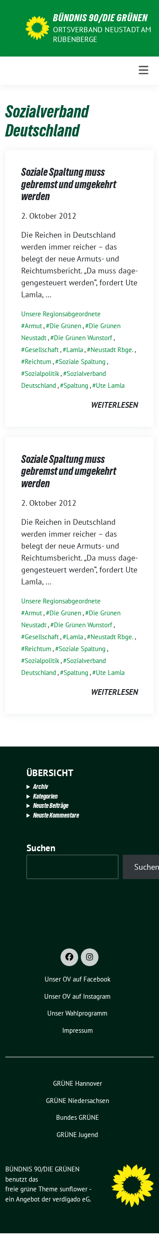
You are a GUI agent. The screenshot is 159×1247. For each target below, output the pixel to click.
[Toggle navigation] (143, 70)
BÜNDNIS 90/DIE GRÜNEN (100, 17)
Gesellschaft (42, 349)
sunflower (73, 1189)
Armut (33, 326)
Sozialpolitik (42, 373)
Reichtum (38, 361)
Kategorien (45, 796)
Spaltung (76, 385)
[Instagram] (89, 957)
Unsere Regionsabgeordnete (61, 314)
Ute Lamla (110, 385)
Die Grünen (65, 326)
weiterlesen (114, 405)
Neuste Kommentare (56, 815)
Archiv (40, 786)
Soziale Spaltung (82, 361)
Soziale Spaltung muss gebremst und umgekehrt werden (68, 184)
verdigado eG (71, 1199)
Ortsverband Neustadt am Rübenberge (102, 34)
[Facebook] (69, 957)
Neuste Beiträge (50, 805)
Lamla (74, 349)
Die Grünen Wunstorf (83, 338)
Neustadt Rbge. (112, 349)
